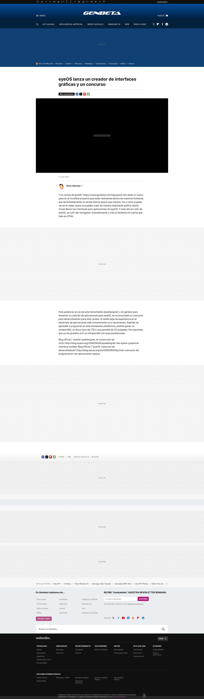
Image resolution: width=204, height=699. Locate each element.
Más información (119, 697)
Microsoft (78, 64)
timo (83, 608)
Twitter (153, 24)
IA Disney (68, 584)
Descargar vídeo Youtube (101, 584)
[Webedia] (43, 637)
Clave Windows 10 (82, 584)
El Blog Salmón (158, 650)
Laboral (62, 608)
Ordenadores (101, 64)
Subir (161, 639)
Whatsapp (89, 64)
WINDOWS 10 (114, 24)
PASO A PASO (140, 24)
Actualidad (63, 599)
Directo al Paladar (101, 650)
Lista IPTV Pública (141, 584)
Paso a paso (41, 599)
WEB (127, 24)
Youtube (123, 617)
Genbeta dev (87, 604)
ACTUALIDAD (48, 24)
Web (69, 457)
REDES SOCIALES (95, 24)
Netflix (122, 64)
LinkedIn (143, 617)
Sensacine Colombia (79, 682)
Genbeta (102, 13)
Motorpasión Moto (121, 653)
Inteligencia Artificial (89, 613)
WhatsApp (63, 613)
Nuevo (161, 15)
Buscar (163, 629)
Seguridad (63, 604)
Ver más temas (43, 619)
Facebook (162, 24)
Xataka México (42, 678)
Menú (42, 15)
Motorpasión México (118, 678)
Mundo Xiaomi (42, 663)
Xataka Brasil (41, 681)
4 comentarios (67, 94)
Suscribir (143, 599)
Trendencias (137, 650)
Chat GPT (57, 584)
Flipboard (158, 24)
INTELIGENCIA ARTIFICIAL (71, 24)
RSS (133, 617)
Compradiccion (138, 656)
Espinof (78, 653)
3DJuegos (59, 650)
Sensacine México (82, 678)
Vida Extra (59, 653)
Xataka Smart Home (44, 659)
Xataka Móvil (41, 653)
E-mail (88, 94)
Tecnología (113, 64)
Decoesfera (137, 653)
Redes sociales (42, 608)
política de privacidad (135, 604)
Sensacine (79, 650)
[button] (74, 185)
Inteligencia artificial (89, 599)
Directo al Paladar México (101, 678)
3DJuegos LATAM (62, 678)
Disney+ (132, 64)
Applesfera (41, 656)
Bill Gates (59, 64)
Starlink (68, 64)
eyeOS (96, 457)
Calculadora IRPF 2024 (123, 584)
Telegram (166, 24)
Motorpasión (118, 650)
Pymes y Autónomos (157, 654)
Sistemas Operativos (81, 457)
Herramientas (42, 604)
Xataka (39, 650)
